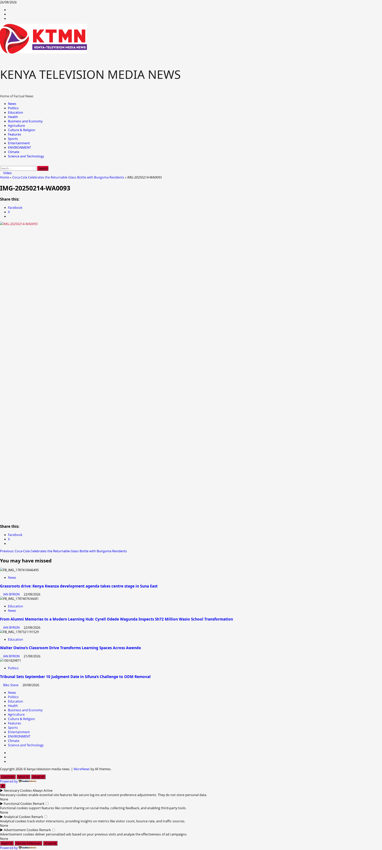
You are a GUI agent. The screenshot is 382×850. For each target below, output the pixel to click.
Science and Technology (26, 156)
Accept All (38, 836)
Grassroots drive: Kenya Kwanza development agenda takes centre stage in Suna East (79, 645)
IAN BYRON (11, 654)
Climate (13, 152)
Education (15, 112)
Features (14, 134)
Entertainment (19, 143)
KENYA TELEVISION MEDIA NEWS (90, 74)
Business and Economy (25, 121)
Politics (13, 108)
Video (7, 173)
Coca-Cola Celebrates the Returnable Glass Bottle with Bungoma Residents (68, 237)
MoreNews (82, 829)
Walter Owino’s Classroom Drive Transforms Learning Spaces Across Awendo (70, 707)
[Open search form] (1, 164)
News (12, 103)
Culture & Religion (21, 130)
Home (4, 237)
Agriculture (16, 125)
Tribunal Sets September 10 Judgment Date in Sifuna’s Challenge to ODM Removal (75, 736)
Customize (8, 836)
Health (13, 117)
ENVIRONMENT (19, 147)
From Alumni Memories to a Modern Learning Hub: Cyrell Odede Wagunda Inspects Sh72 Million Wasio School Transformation (116, 678)
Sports (13, 139)
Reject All (23, 836)
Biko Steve (11, 745)
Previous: (63, 611)
